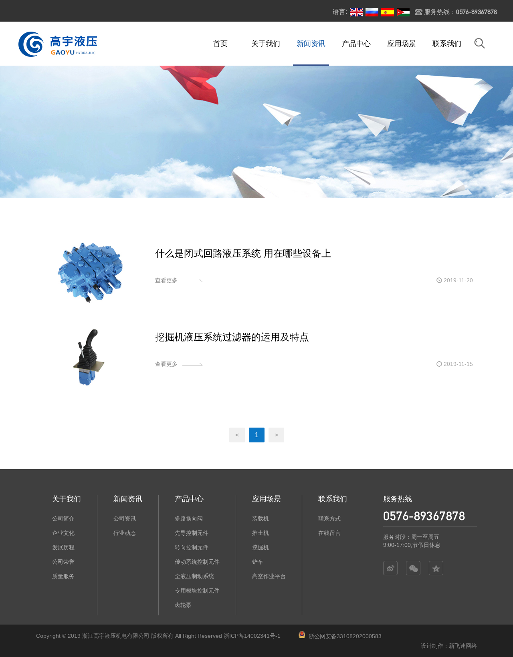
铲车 (257, 562)
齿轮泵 (183, 605)
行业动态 (124, 533)
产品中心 (356, 43)
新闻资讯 (311, 43)
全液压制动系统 (194, 576)
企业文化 (63, 533)
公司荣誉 (63, 562)
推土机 (260, 533)
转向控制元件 (191, 547)
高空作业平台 (269, 576)
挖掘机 (260, 547)
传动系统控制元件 (197, 562)
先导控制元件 (191, 533)
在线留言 (329, 533)
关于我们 (265, 43)
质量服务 (63, 576)
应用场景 (401, 43)
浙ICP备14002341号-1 (252, 636)
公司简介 (63, 518)
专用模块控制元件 (197, 590)
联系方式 (329, 518)
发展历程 (63, 547)
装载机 (260, 518)
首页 (220, 43)
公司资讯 (124, 518)
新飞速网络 (463, 646)
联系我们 (446, 43)
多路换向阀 (189, 518)
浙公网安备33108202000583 (345, 636)
